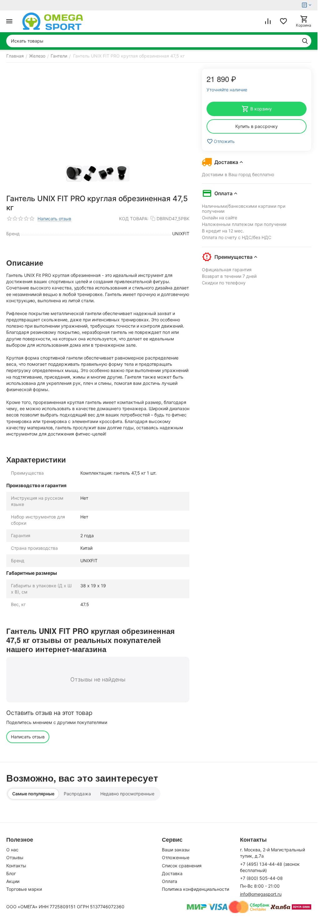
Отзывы (14, 857)
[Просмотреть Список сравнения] (268, 21)
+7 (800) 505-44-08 (261, 878)
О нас (12, 849)
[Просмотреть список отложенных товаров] (283, 21)
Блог (11, 873)
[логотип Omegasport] (52, 21)
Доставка (172, 873)
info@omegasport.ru (261, 894)
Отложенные (175, 857)
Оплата (169, 881)
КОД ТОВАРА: (133, 218)
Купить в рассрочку (256, 126)
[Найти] (305, 41)
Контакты (16, 865)
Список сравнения (182, 865)
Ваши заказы (176, 849)
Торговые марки (24, 889)
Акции (12, 881)
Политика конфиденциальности (195, 889)
